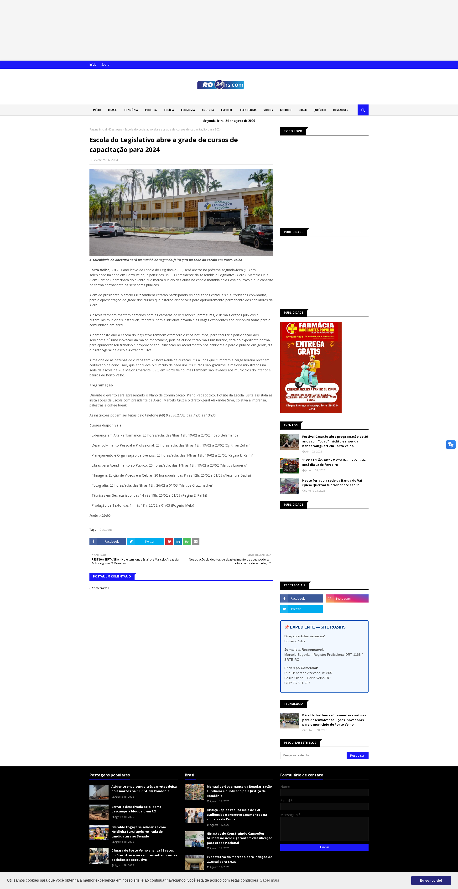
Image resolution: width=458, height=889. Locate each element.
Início (93, 64)
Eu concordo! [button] (431, 880)
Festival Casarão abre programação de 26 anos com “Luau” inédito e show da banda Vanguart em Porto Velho (335, 441)
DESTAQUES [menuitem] (340, 110)
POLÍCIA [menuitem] (169, 110)
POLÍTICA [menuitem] (151, 110)
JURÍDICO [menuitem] (285, 110)
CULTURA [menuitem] (208, 110)
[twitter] (301, 609)
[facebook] (301, 598)
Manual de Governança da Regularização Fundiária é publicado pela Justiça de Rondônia (239, 791)
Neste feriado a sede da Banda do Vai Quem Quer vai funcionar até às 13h (332, 482)
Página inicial (98, 129)
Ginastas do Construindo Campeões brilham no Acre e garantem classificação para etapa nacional (239, 838)
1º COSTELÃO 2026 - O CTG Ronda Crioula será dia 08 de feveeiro (334, 462)
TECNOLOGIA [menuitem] (248, 110)
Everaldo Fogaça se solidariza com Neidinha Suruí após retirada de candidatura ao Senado (138, 831)
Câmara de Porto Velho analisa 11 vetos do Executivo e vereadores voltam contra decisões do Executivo (144, 855)
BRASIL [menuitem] (112, 110)
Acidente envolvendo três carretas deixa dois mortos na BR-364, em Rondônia (144, 788)
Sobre (105, 64)
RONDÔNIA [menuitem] (131, 110)
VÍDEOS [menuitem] (268, 110)
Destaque (115, 129)
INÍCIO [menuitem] (97, 110)
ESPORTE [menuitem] (227, 110)
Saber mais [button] (269, 880)
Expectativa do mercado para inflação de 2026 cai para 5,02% (239, 859)
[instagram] (347, 598)
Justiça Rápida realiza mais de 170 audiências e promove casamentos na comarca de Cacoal (237, 814)
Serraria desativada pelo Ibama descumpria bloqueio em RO (136, 809)
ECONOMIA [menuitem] (188, 110)
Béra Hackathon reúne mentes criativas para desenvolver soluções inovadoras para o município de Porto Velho (334, 720)
